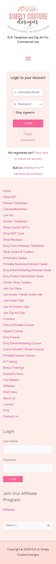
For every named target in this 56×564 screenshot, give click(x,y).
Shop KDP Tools (13, 234)
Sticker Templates (15, 221)
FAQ (6, 410)
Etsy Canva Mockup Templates (23, 246)
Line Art (8, 215)
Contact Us (10, 416)
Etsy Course (11, 337)
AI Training (10, 362)
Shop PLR (9, 197)
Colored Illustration (15, 209)
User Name (10, 441)
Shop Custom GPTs (16, 228)
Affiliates (9, 386)
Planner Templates (15, 203)
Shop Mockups (12, 240)
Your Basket (11, 380)
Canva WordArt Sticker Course (23, 349)
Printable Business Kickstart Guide (25, 264)
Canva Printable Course (18, 325)
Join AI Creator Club (16, 307)
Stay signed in (24, 113)
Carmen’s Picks (13, 374)
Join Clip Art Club (14, 313)
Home (7, 191)
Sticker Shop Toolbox (17, 282)
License (8, 404)
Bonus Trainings (13, 368)
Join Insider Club (13, 301)
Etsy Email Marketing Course (22, 343)
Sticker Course (13, 331)
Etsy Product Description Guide (23, 276)
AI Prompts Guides (15, 258)
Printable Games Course (19, 356)
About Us (9, 398)
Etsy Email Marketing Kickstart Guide (27, 270)
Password (9, 460)
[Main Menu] (28, 59)
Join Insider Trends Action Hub (22, 295)
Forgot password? (28, 137)
